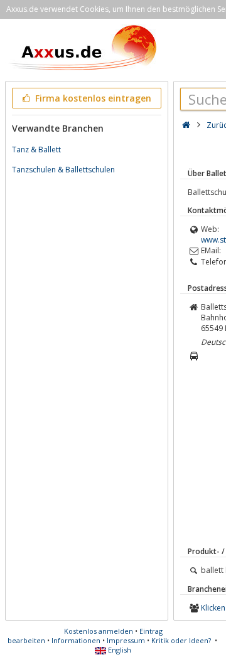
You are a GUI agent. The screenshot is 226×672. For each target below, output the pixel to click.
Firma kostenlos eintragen (92, 98)
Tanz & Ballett (36, 149)
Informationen (75, 640)
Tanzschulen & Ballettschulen (63, 169)
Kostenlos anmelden (98, 631)
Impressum (126, 640)
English (118, 649)
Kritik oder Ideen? (181, 640)
